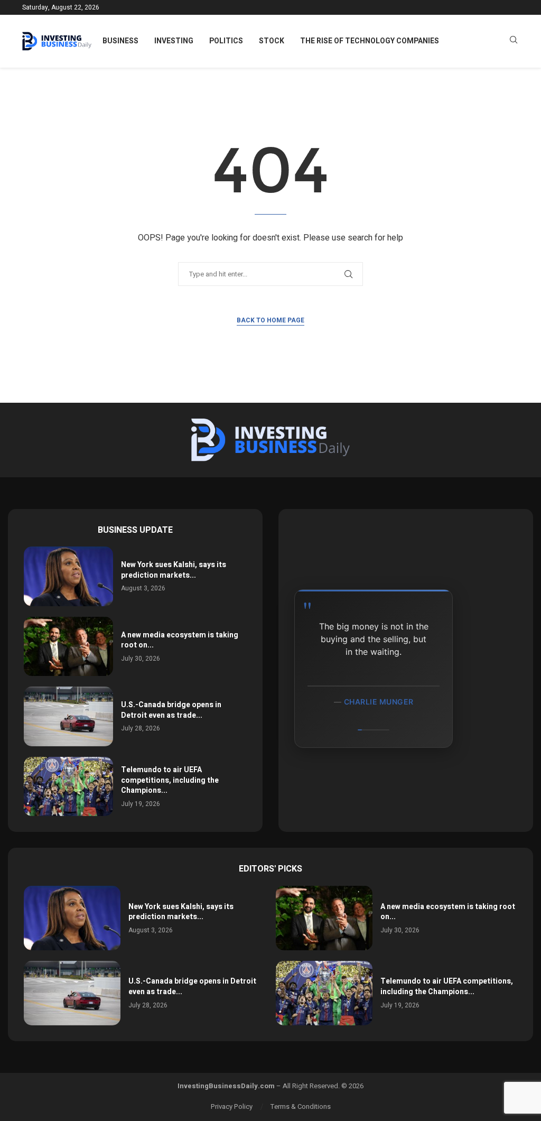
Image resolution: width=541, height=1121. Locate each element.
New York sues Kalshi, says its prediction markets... (173, 570)
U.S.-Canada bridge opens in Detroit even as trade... (171, 710)
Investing (173, 41)
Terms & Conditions (300, 1106)
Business (120, 41)
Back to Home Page (270, 320)
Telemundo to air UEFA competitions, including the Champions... (170, 780)
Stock (271, 41)
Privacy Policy (232, 1106)
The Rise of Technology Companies (369, 41)
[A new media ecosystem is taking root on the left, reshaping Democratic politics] (68, 647)
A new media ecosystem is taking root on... (179, 640)
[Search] (513, 41)
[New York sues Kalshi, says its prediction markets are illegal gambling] (68, 576)
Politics (226, 41)
